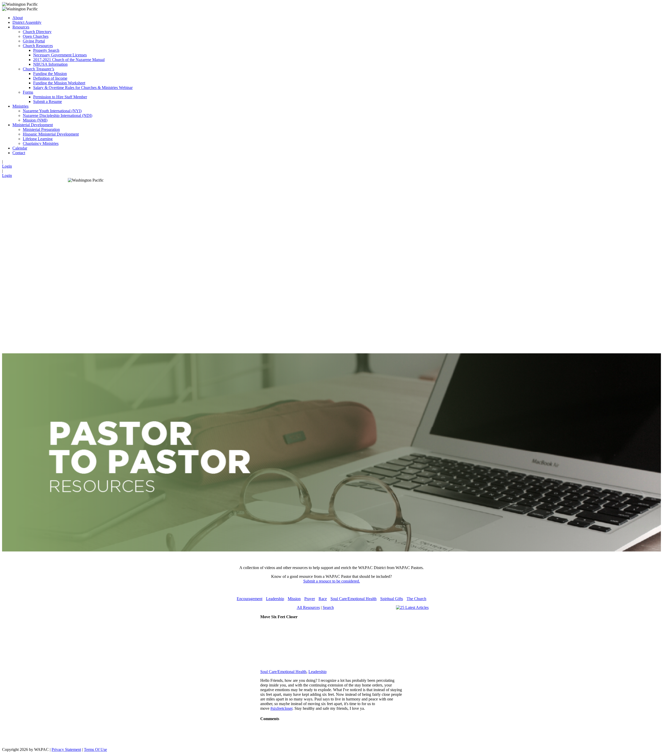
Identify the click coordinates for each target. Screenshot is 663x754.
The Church (416, 598)
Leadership (275, 598)
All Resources (308, 607)
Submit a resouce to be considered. (331, 581)
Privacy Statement (66, 749)
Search (328, 607)
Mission (294, 598)
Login (7, 166)
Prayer (309, 598)
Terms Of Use (95, 749)
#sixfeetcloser (281, 708)
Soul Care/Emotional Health (353, 598)
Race (323, 598)
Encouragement (249, 598)
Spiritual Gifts (391, 598)
